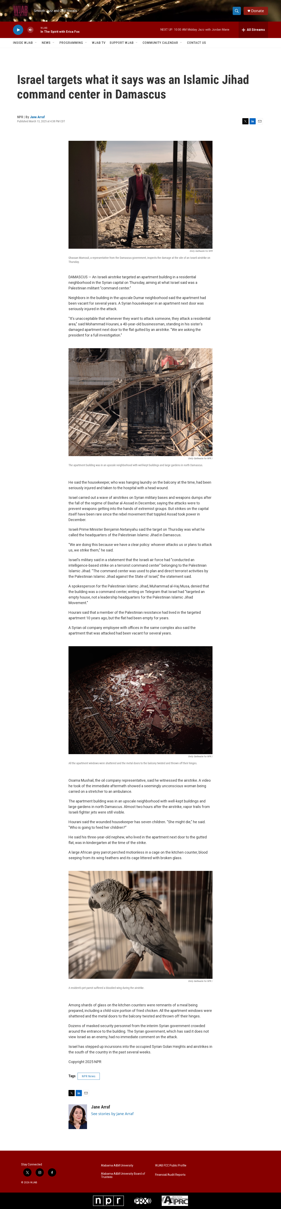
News (46, 42)
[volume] (30, 30)
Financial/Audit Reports (170, 1174)
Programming (71, 42)
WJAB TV (99, 42)
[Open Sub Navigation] (36, 42)
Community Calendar (160, 42)
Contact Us (196, 42)
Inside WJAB (23, 42)
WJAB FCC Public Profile (170, 1165)
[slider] (37, 30)
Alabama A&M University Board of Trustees (123, 1175)
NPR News (88, 1076)
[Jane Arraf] (78, 1116)
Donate (257, 11)
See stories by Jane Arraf (112, 1113)
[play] (18, 30)
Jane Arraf (37, 117)
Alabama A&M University (117, 1165)
